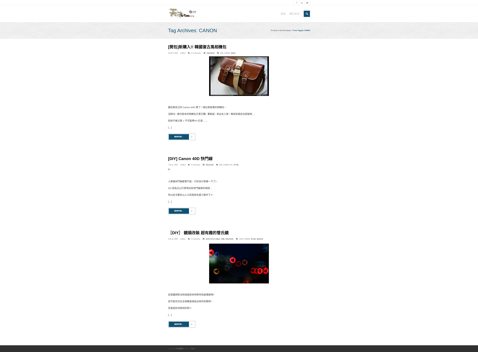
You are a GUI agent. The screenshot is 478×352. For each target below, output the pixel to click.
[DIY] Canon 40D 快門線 (190, 158)
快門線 (236, 165)
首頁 (283, 13)
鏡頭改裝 (260, 239)
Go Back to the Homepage (281, 30)
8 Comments (195, 165)
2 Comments (195, 239)
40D (221, 53)
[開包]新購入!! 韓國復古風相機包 (197, 47)
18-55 (241, 239)
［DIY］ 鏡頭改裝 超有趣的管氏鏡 (198, 233)
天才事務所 (179, 349)
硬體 (222, 239)
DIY (231, 165)
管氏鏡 (253, 239)
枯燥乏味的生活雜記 (213, 239)
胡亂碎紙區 (211, 53)
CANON (227, 53)
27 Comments (196, 53)
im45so (182, 53)
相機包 (233, 53)
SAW (193, 349)
